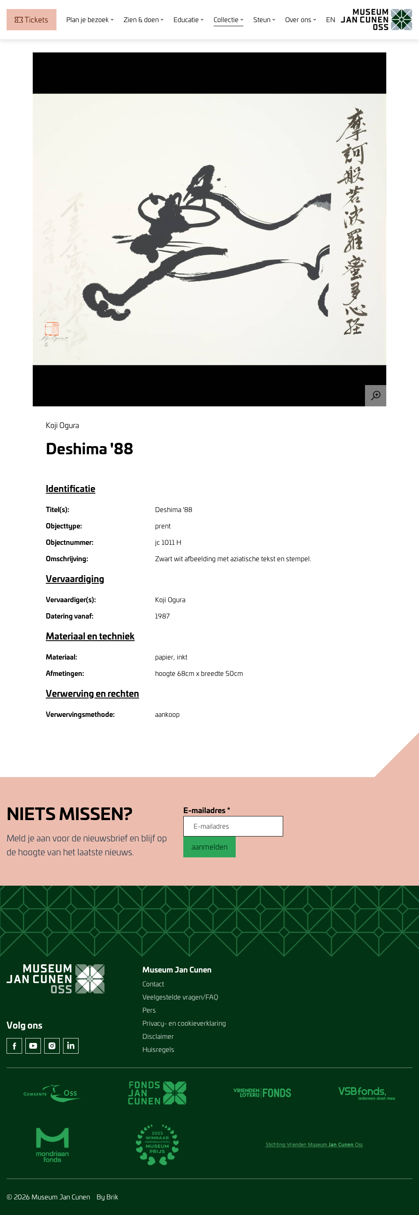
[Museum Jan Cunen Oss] (376, 19)
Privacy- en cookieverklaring (184, 1023)
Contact (153, 983)
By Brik (107, 1196)
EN (330, 19)
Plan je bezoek (87, 19)
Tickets (36, 20)
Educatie (186, 19)
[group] (209, 229)
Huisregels (158, 1049)
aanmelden (209, 847)
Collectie (226, 19)
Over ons (298, 19)
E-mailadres (206, 810)
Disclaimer (158, 1036)
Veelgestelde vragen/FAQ (180, 997)
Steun (261, 19)
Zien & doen (141, 19)
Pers (149, 1010)
